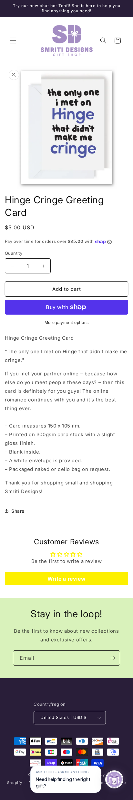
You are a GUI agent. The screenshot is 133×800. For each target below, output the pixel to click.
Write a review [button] (66, 578)
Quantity (13, 253)
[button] (13, 40)
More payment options (67, 322)
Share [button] (18, 511)
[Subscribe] (113, 658)
